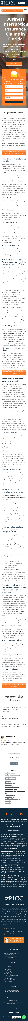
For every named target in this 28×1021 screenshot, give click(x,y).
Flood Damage (8, 972)
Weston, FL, (4, 871)
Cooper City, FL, (11, 853)
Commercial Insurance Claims (11, 990)
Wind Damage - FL (10, 783)
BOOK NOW (14, 763)
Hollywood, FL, (19, 859)
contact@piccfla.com (11, 934)
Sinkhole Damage (8, 977)
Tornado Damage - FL (11, 789)
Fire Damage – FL (10, 773)
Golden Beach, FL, (6, 860)
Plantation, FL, (10, 867)
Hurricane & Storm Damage (12, 787)
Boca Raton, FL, (5, 879)
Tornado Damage (8, 978)
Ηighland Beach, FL (18, 886)
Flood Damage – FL (10, 779)
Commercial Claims (9, 954)
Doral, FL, (20, 836)
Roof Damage (8, 781)
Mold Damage (7, 969)
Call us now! (14, 63)
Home (3, 112)
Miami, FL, (15, 840)
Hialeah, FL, (13, 838)
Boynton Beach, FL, (15, 879)
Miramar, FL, (6, 864)
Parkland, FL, (15, 866)
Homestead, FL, (7, 840)
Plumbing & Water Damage (12, 775)
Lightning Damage (10, 795)
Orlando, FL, (10, 845)
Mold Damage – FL (10, 777)
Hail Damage (8, 785)
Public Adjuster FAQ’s (9, 957)
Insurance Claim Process (10, 956)
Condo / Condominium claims (11, 991)
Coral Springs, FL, (20, 853)
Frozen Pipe (8, 803)
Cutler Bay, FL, (5, 855)
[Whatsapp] (24, 1017)
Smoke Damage (9, 797)
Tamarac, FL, (11, 869)
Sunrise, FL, (4, 869)
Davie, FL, (22, 855)
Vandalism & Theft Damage (12, 799)
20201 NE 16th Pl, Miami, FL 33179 (16, 931)
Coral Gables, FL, (13, 836)
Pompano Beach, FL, (21, 867)
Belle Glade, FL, (12, 877)
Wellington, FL (13, 848)
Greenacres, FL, (11, 881)
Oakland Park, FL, (6, 866)
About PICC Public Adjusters (11, 953)
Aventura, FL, (5, 836)
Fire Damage (7, 966)
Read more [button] (10, 749)
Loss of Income (8, 981)
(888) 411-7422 (10, 928)
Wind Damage (7, 974)
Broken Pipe (8, 801)
